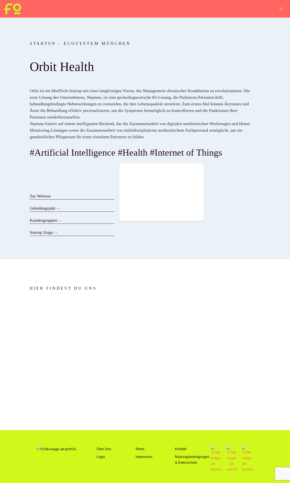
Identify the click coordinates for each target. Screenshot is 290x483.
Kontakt (180, 449)
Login (101, 457)
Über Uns (104, 449)
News (140, 449)
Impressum (144, 457)
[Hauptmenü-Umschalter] (281, 9)
